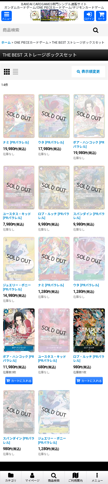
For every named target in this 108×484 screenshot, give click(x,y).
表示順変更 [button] (91, 71)
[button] (6, 16)
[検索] (96, 30)
